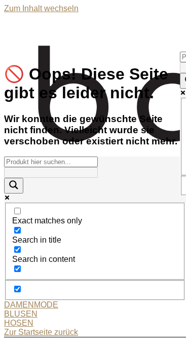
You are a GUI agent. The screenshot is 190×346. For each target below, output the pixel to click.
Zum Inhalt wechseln (41, 8)
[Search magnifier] (13, 186)
